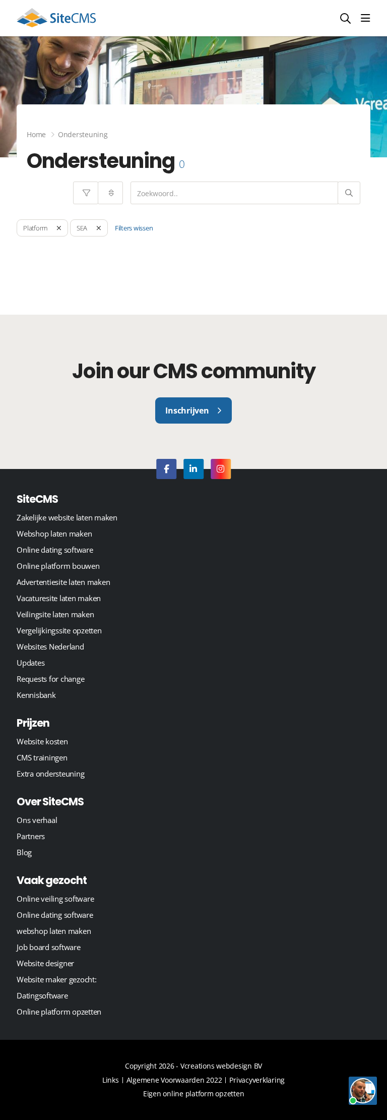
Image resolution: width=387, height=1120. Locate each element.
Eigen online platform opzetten (193, 1093)
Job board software (49, 947)
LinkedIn (193, 469)
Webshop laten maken (54, 533)
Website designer (45, 963)
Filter (85, 193)
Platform (35, 227)
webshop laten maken (54, 931)
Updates (30, 663)
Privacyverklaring (257, 1080)
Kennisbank (36, 695)
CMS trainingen (42, 757)
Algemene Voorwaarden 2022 (174, 1080)
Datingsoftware (42, 995)
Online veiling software (55, 899)
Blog (24, 852)
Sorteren (110, 193)
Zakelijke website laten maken (67, 517)
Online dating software (55, 550)
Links (110, 1080)
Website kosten (42, 741)
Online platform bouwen (58, 566)
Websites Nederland (50, 646)
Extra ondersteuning (50, 774)
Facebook (166, 469)
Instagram (221, 469)
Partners (31, 836)
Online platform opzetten (59, 1012)
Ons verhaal (37, 820)
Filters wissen (134, 227)
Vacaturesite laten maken (59, 598)
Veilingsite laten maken (55, 614)
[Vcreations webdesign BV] (56, 18)
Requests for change (50, 679)
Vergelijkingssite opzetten (59, 630)
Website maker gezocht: (57, 979)
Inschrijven (187, 410)
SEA (82, 227)
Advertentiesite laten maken (63, 582)
